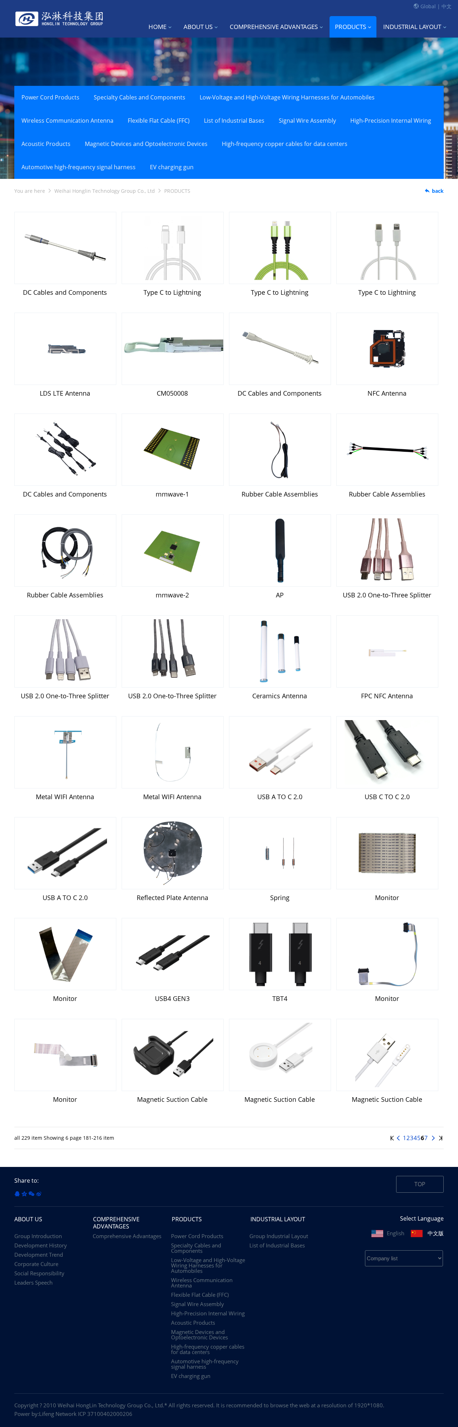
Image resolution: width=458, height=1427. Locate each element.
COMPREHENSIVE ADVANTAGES (274, 27)
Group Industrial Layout (278, 1236)
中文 (447, 6)
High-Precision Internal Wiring (390, 120)
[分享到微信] (31, 1194)
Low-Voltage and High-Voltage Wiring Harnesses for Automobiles (287, 97)
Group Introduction (38, 1236)
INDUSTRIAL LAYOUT (412, 27)
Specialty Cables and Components (139, 97)
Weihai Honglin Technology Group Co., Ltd (104, 190)
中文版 (436, 1233)
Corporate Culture (36, 1264)
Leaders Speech (33, 1282)
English (395, 1233)
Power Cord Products (50, 97)
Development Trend (38, 1254)
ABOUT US (198, 27)
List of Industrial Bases (234, 120)
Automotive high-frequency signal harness (78, 167)
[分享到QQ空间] (24, 1194)
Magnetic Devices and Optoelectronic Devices (146, 144)
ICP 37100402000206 (105, 1413)
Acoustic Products (45, 144)
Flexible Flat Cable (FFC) (159, 120)
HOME (157, 27)
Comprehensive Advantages (127, 1236)
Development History (40, 1245)
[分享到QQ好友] (17, 1194)
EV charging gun (172, 167)
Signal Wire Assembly (307, 120)
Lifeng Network (58, 1413)
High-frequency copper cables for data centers (284, 144)
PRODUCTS (350, 27)
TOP (419, 1184)
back (438, 190)
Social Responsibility (39, 1273)
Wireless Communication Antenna (67, 120)
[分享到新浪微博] (39, 1194)
